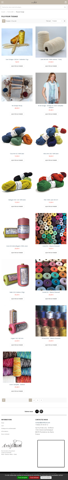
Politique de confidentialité (8, 428)
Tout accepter (22, 477)
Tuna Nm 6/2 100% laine (17, 153)
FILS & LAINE (10, 12)
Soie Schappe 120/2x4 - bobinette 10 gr (17, 59)
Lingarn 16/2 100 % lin (17, 338)
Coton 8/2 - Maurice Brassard (51, 246)
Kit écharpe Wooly (17, 105)
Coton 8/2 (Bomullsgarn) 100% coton (17, 246)
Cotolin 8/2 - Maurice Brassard (51, 292)
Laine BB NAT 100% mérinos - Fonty (51, 59)
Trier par (48, 21)
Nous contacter (5, 434)
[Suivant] (41, 400)
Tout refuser (34, 477)
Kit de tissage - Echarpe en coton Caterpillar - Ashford (51, 106)
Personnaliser (46, 477)
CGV (2, 425)
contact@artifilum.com (42, 423)
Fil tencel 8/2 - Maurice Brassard (51, 338)
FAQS (2, 423)
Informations (4, 431)
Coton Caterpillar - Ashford (17, 384)
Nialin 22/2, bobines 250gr (17, 292)
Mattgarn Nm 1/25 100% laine (17, 200)
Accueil (3, 12)
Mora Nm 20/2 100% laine (51, 153)
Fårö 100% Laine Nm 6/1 (51, 200)
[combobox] (34, 7)
